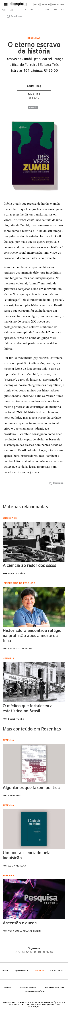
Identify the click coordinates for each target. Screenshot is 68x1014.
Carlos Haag (34, 86)
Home (5, 971)
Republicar (16, 16)
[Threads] (36, 953)
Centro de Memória (34, 992)
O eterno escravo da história (34, 48)
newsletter (45, 4)
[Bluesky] (31, 953)
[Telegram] (41, 953)
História (33, 108)
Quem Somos (21, 971)
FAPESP (7, 988)
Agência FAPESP (28, 988)
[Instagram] (26, 953)
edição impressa (58, 4)
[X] (21, 953)
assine (36, 4)
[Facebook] (17, 953)
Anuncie (39, 971)
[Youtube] (47, 953)
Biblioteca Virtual (54, 988)
